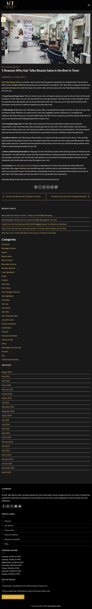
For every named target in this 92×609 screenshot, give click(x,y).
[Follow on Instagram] (8, 506)
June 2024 (6, 424)
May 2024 (6, 428)
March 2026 (6, 385)
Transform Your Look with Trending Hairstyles (69, 196)
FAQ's (6, 544)
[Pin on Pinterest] (52, 187)
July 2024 (5, 420)
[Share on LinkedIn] (56, 187)
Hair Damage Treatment (11, 292)
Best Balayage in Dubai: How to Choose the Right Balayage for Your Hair (29, 220)
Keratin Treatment (9, 324)
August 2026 (7, 372)
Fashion (5, 280)
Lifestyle (5, 332)
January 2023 (7, 463)
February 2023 (7, 459)
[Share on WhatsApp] (36, 187)
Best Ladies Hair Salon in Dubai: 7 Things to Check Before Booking (27, 215)
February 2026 (7, 389)
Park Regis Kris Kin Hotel (11, 347)
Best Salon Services (9, 264)
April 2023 (6, 450)
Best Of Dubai (6, 67)
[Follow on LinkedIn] (16, 506)
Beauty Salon (7, 256)
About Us (7, 521)
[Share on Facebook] (40, 187)
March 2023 (6, 455)
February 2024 (7, 442)
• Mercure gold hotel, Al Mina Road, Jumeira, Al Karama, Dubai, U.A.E (26, 591)
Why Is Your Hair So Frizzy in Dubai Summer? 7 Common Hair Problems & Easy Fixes (34, 228)
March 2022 (6, 472)
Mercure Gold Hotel (9, 336)
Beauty (4, 252)
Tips (3, 355)
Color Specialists (8, 272)
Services (5, 351)
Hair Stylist (6, 308)
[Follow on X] (12, 506)
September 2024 (8, 411)
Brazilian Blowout (8, 268)
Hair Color (6, 284)
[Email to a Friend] (48, 187)
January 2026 (7, 394)
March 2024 (6, 437)
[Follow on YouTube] (20, 506)
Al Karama (6, 244)
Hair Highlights (7, 296)
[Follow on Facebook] (4, 506)
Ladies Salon (6, 328)
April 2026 (6, 381)
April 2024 (6, 433)
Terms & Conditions (11, 535)
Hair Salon (6, 300)
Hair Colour (6, 288)
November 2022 (8, 468)
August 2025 (7, 398)
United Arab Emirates (10, 359)
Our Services (8, 525)
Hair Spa (5, 304)
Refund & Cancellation (12, 539)
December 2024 (8, 407)
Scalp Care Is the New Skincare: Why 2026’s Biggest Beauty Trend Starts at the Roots (34, 224)
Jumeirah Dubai (8, 320)
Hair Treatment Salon (10, 316)
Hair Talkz (16, 67)
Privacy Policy (9, 530)
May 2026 (6, 376)
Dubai (4, 276)
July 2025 (5, 402)
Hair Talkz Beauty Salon (11, 82)
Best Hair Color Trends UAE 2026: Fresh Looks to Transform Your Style (29, 233)
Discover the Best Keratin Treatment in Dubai (23, 196)
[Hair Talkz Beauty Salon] (13, 5)
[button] (89, 5)
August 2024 (7, 415)
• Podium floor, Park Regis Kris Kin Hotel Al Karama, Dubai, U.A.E (24, 586)
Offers (4, 343)
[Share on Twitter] (44, 187)
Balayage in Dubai (8, 248)
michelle (23, 77)
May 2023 (6, 446)
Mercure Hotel (7, 340)
